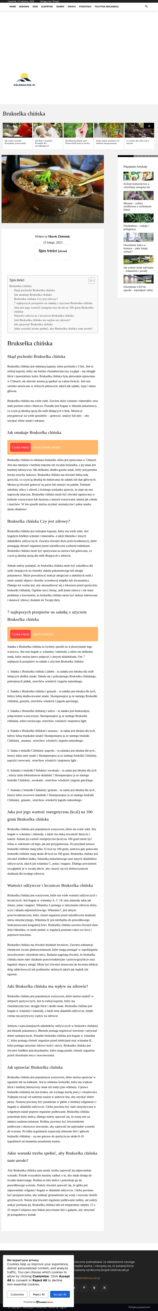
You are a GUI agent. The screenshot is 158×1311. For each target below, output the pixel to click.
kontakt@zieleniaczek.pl (84, 1278)
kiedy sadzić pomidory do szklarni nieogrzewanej (107, 142)
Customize (17, 1294)
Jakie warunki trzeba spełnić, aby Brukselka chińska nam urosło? (53, 328)
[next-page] (149, 126)
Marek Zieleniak (59, 236)
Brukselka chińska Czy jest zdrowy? (36, 298)
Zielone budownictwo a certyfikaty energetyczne (137, 185)
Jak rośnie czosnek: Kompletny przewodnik (15, 142)
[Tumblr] (94, 1288)
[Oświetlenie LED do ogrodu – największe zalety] (138, 279)
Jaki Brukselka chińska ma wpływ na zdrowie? (42, 320)
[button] (146, 7)
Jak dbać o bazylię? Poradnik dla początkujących (43, 143)
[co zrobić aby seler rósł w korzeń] (139, 130)
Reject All (39, 1294)
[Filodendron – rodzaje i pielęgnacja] (138, 218)
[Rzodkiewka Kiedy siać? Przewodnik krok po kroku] (78, 130)
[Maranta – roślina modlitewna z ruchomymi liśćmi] (138, 195)
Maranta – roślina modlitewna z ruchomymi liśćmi (137, 206)
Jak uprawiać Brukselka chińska (33, 324)
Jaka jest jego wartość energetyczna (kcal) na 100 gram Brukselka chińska (54, 309)
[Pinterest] (84, 1288)
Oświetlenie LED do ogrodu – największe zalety (138, 288)
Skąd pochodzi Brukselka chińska (34, 290)
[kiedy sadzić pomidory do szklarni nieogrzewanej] (109, 130)
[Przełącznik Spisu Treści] (89, 280)
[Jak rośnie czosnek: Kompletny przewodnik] (17, 130)
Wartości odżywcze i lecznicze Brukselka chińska (44, 315)
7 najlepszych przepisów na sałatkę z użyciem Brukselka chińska (53, 303)
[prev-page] (8, 126)
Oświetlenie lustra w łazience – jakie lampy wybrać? (136, 248)
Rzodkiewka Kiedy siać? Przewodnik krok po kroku (78, 142)
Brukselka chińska (20, 286)
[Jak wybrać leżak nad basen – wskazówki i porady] (138, 259)
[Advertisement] (79, 37)
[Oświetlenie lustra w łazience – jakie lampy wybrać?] (138, 237)
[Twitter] (104, 1288)
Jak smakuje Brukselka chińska (33, 294)
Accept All (60, 1294)
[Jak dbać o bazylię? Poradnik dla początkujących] (48, 130)
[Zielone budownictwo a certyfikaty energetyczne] (138, 176)
